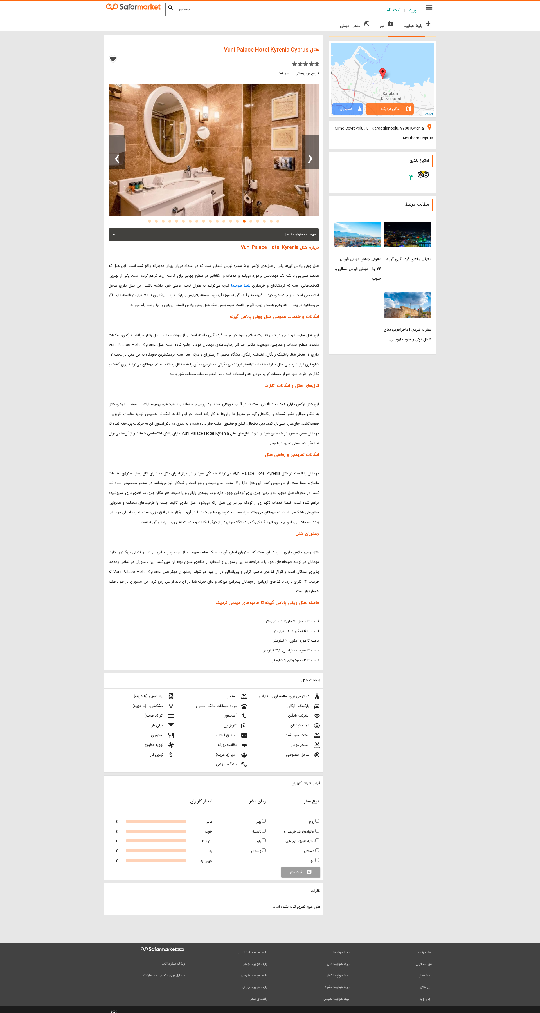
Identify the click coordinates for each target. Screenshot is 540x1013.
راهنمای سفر (259, 999)
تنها (312, 861)
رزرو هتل (426, 987)
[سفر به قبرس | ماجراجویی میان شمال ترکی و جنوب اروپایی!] (407, 296)
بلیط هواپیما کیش (338, 975)
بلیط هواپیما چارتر (255, 964)
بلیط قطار (425, 975)
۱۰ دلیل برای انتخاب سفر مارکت (164, 975)
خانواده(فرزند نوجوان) (300, 841)
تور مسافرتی (423, 964)
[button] (277, 221)
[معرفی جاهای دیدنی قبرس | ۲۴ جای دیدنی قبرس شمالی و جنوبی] (357, 225)
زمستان (256, 851)
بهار (259, 822)
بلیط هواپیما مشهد (337, 987)
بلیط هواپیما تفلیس (336, 999)
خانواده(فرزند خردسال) (299, 832)
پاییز (258, 841)
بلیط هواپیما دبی (338, 964)
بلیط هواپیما (240, 286)
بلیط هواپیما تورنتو (254, 987)
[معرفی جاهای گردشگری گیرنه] (407, 225)
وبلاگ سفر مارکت (173, 964)
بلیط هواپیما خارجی (254, 975)
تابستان (256, 832)
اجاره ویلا (425, 999)
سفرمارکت (425, 952)
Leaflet (428, 113)
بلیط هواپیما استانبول (252, 952)
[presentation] (310, 152)
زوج (312, 822)
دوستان (309, 851)
